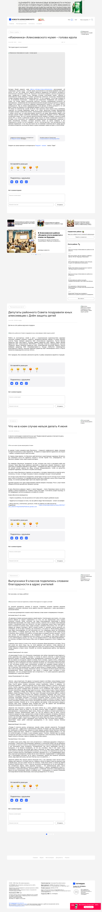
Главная (11, 23)
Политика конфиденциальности (16, 905)
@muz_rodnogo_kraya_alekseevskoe (41, 89)
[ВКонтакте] (11, 181)
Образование (14, 575)
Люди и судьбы (14, 32)
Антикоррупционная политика (16, 903)
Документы (59, 857)
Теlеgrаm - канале (41, 145)
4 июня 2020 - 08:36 (12, 42)
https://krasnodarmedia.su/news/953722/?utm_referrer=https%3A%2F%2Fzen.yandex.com (36, 505)
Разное (67, 857)
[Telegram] (21, 181)
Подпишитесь (89, 907)
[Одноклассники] (16, 181)
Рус (69, 19)
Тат (76, 19)
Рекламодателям (21, 23)
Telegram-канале (16, 138)
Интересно (13, 421)
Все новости (81, 298)
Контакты (32, 23)
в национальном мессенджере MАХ (49, 138)
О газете (39, 23)
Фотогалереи (50, 857)
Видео (42, 857)
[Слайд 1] (31, 255)
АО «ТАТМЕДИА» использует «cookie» (18, 904)
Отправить (60, 204)
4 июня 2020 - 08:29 (12, 320)
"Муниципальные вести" (17, 307)
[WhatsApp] (26, 181)
